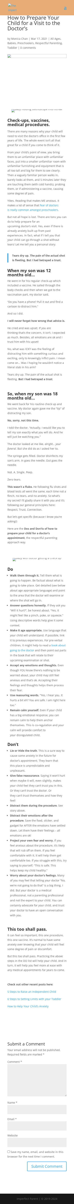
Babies (11, 43)
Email (12, 1119)
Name (12, 1102)
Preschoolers (25, 43)
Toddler (12, 48)
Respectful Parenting (48, 43)
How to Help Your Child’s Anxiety (28, 1006)
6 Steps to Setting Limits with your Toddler (34, 999)
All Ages (55, 38)
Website (12, 1135)
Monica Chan (19, 38)
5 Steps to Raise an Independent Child (31, 991)
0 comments (28, 48)
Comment (14, 1062)
